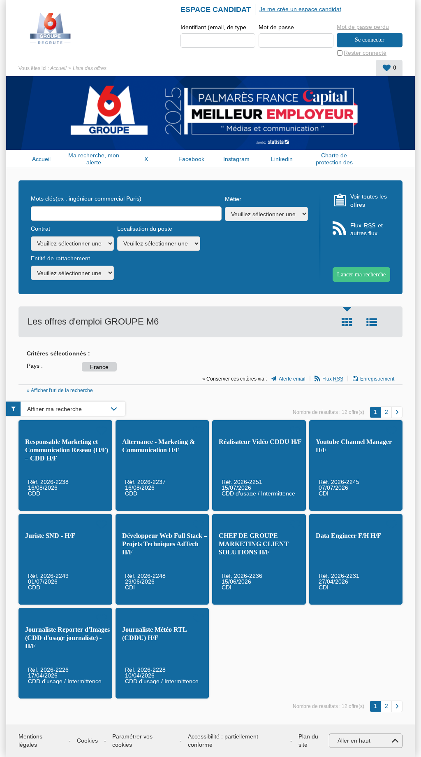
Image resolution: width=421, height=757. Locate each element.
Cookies (87, 740)
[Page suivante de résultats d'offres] (397, 412)
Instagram (236, 159)
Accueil (58, 68)
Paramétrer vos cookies (132, 740)
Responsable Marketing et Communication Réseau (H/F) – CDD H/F (66, 450)
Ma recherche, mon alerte (93, 159)
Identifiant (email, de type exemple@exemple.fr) (217, 27)
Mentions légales (30, 740)
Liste (371, 322)
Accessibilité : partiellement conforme (223, 740)
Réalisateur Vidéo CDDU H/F (260, 441)
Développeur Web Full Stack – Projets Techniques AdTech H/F (164, 544)
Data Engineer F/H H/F (348, 535)
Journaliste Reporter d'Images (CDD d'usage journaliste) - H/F (67, 638)
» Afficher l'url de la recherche (60, 390)
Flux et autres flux (366, 229)
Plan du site (308, 740)
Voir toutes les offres (368, 200)
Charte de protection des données (334, 159)
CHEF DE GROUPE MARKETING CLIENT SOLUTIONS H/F (254, 544)
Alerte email (292, 379)
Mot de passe (276, 27)
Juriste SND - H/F (50, 535)
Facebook (191, 159)
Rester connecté (365, 52)
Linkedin (282, 159)
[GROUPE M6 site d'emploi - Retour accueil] (51, 28)
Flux (332, 379)
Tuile (347, 322)
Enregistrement (377, 379)
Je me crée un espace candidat (300, 9)
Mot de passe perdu (363, 26)
